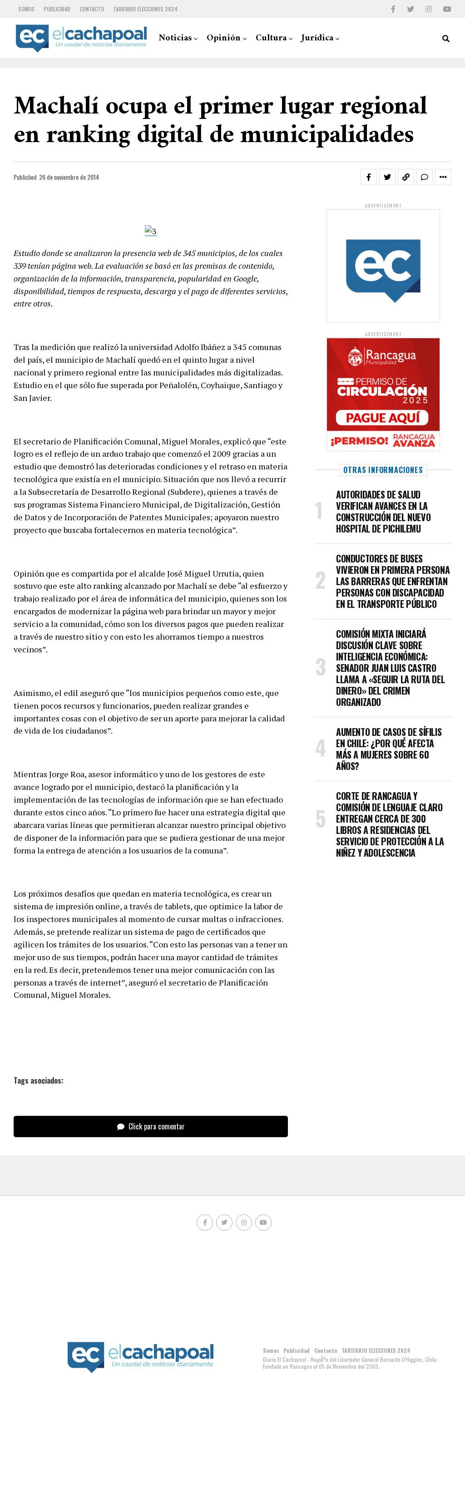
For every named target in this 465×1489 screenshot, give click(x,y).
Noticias (175, 38)
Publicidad (57, 9)
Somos (26, 9)
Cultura (271, 38)
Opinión (224, 38)
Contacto (91, 9)
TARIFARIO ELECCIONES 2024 (145, 9)
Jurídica (317, 38)
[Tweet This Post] (387, 177)
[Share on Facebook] (369, 177)
